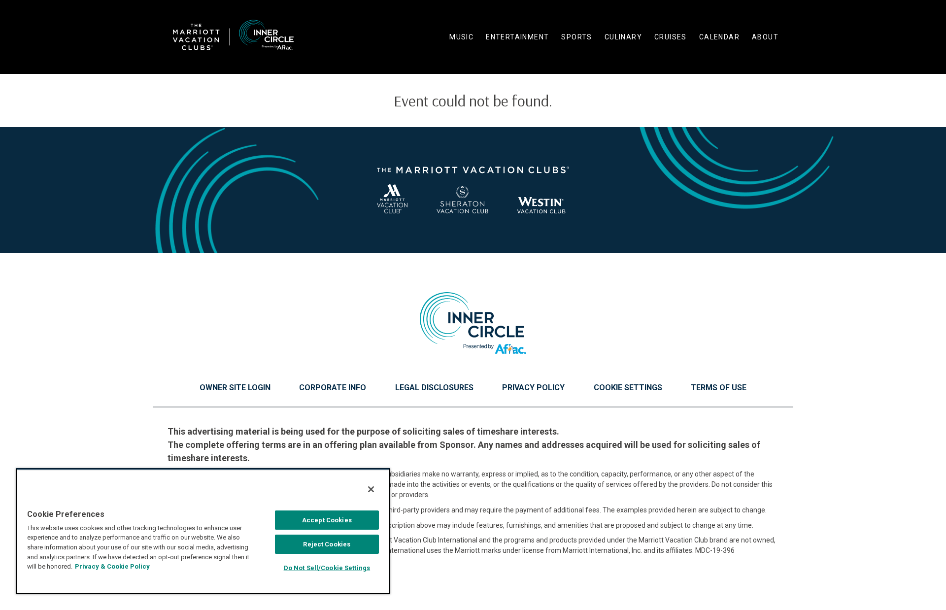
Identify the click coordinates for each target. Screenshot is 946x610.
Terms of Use (718, 388)
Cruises (670, 37)
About (765, 37)
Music (461, 37)
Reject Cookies (326, 544)
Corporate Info (332, 388)
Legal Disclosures (434, 388)
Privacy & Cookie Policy (112, 566)
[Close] (371, 489)
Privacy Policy (533, 388)
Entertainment (517, 37)
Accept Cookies (327, 520)
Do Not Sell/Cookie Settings (327, 568)
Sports (576, 37)
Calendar (719, 37)
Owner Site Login (235, 388)
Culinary (623, 37)
